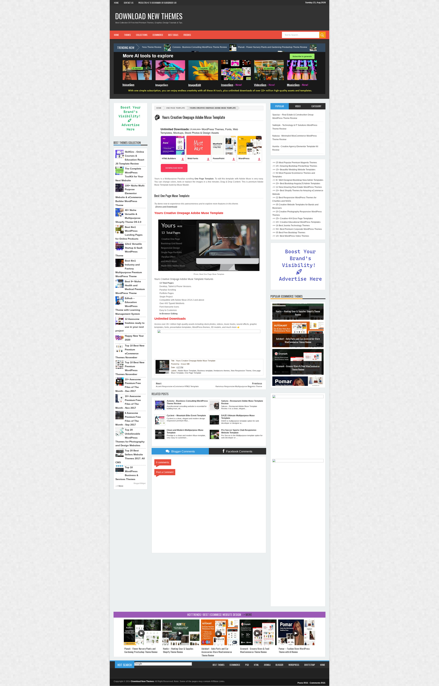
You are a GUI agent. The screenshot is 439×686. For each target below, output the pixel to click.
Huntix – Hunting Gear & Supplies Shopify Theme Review (296, 47)
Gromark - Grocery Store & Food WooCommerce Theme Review (297, 349)
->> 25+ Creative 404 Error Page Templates (292, 218)
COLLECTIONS (141, 35)
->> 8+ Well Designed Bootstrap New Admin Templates (297, 180)
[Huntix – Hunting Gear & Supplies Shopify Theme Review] (180, 644)
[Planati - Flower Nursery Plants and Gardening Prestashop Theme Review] (142, 644)
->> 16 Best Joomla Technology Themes (291, 225)
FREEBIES (187, 35)
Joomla (267, 664)
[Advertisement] (298, 553)
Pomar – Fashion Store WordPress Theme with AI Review (298, 377)
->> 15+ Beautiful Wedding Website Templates (293, 169)
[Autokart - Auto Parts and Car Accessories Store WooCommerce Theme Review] (219, 644)
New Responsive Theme (241, 371)
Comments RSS (317, 683)
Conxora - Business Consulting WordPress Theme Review (151, 47)
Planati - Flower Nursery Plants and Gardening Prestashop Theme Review (223, 47)
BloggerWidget (140, 483)
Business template (205, 371)
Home (116, 2)
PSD (247, 664)
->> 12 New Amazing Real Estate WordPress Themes (297, 187)
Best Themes (218, 664)
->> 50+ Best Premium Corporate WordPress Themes (297, 229)
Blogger (279, 664)
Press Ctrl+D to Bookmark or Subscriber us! (157, 2)
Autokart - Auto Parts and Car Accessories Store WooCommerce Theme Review (298, 322)
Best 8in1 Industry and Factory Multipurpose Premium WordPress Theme (128, 268)
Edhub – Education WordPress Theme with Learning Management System (127, 306)
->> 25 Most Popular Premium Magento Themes (294, 162)
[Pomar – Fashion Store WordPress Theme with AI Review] (296, 644)
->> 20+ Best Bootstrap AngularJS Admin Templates (296, 183)
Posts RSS (303, 683)
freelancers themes (222, 371)
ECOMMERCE (158, 35)
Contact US (128, 2)
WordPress (293, 664)
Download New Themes (148, 16)
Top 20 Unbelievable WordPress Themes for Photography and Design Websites (130, 437)
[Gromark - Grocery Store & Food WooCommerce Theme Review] (258, 644)
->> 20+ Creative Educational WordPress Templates (296, 222)
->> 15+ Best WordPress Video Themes (290, 236)
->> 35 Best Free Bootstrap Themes (288, 232)
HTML (256, 664)
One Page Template (175, 108)
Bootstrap (309, 664)
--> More (119, 486)
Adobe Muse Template (187, 371)
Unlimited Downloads (170, 318)
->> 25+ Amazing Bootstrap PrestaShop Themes (294, 166)
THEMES (127, 35)
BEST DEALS (173, 35)
